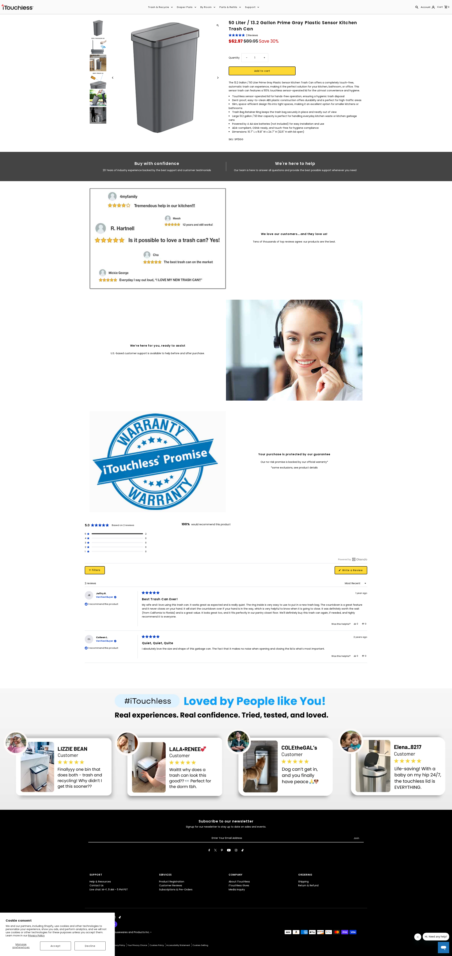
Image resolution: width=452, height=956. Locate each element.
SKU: (231, 139)
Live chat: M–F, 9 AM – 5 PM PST (109, 889)
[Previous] (113, 78)
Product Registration (171, 881)
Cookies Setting (200, 945)
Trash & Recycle (158, 7)
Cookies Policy (157, 945)
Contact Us (96, 885)
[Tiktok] (242, 851)
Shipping (303, 881)
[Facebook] (209, 851)
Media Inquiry (237, 889)
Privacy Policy (36, 935)
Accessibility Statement (178, 945)
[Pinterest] (222, 851)
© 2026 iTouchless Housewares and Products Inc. (120, 932)
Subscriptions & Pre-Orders (175, 889)
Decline (90, 946)
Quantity (234, 57)
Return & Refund (308, 885)
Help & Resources (100, 881)
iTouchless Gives (239, 885)
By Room (206, 7)
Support (250, 7)
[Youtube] (229, 851)
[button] (243, 35)
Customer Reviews (170, 885)
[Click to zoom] (218, 25)
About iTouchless (239, 881)
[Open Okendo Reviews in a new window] (352, 559)
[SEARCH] (417, 7)
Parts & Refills (228, 7)
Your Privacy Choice (137, 945)
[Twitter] (215, 851)
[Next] (218, 78)
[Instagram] (236, 851)
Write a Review (354, 571)
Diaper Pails (185, 7)
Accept (55, 946)
